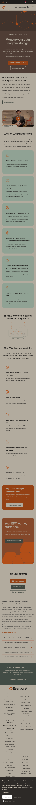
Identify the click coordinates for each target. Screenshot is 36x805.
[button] (8, 801)
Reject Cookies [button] (17, 797)
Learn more (6, 792)
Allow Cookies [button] (7, 797)
